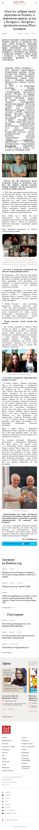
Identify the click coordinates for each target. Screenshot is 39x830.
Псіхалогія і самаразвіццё (26, 759)
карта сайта (6, 785)
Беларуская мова (27, 743)
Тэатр (4, 764)
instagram (8, 795)
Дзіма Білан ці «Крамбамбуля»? (15, 647)
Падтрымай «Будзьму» (11, 820)
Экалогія (24, 763)
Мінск (31, 711)
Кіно (3, 755)
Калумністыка (6, 740)
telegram (7, 798)
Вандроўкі (5, 767)
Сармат (24, 737)
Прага (4, 709)
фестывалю (10, 145)
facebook (7, 792)
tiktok (6, 801)
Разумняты (25, 740)
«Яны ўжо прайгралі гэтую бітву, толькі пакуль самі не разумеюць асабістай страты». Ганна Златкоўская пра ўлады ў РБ (19, 599)
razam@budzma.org (11, 813)
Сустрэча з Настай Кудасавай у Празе (10, 697)
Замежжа (27, 33)
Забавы (24, 749)
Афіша (4, 758)
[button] (35, 663)
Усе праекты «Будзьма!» (9, 782)
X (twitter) (8, 804)
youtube (7, 807)
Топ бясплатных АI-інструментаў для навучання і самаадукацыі (18, 636)
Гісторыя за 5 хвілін (8, 746)
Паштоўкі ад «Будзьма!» (26, 767)
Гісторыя (5, 743)
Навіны (4, 737)
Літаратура (20, 33)
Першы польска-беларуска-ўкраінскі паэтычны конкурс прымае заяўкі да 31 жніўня (19, 574)
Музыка (4, 752)
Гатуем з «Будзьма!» (28, 746)
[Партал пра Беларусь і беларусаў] (19, 3)
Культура (34, 33)
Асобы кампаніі (7, 779)
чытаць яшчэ (7, 607)
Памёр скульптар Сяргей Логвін (16, 586)
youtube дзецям (10, 810)
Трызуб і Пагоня (7, 770)
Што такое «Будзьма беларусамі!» (12, 777)
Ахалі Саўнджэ (19, 139)
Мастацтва (5, 761)
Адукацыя (19, 632)
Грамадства (11, 620)
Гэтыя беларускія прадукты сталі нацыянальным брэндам (16, 624)
